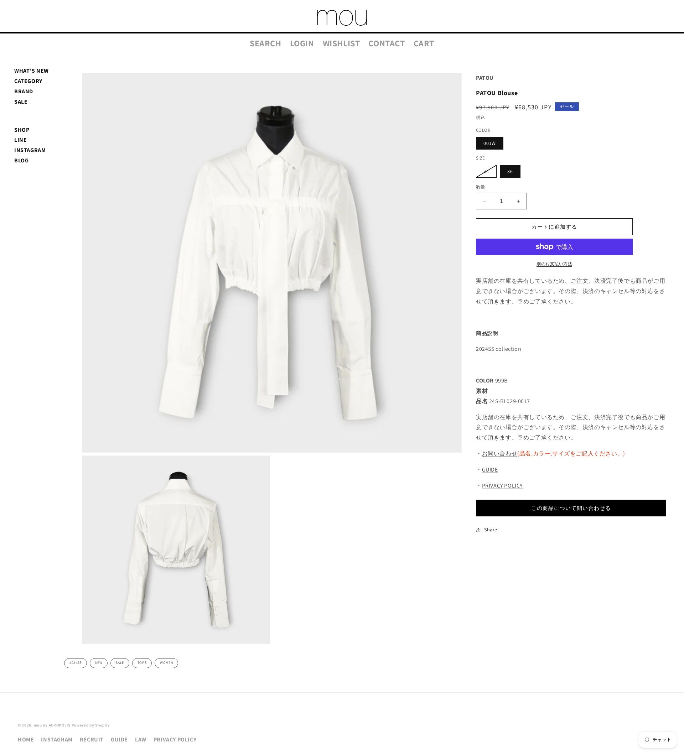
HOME (26, 739)
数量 (481, 187)
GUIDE (490, 469)
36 (510, 171)
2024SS (75, 662)
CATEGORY (28, 81)
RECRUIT (92, 739)
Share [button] (490, 529)
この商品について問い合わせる (571, 508)
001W (489, 143)
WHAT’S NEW (31, 70)
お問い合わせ (500, 453)
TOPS (142, 662)
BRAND (23, 91)
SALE (20, 101)
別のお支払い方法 (554, 263)
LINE (20, 140)
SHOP (21, 130)
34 (488, 173)
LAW (140, 739)
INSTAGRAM (30, 150)
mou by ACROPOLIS (52, 725)
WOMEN (166, 662)
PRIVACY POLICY (502, 485)
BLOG (21, 160)
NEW (99, 662)
